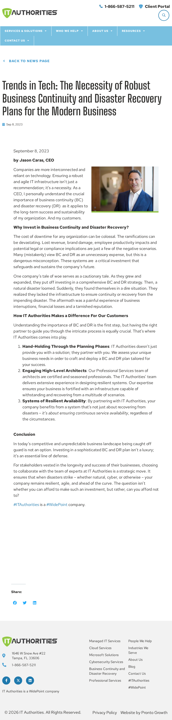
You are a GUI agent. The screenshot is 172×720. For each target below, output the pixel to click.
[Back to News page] (4, 61)
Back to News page (29, 61)
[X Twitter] (18, 680)
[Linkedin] (30, 680)
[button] (15, 602)
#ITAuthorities (26, 504)
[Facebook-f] (6, 680)
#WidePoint (56, 504)
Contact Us (15, 40)
